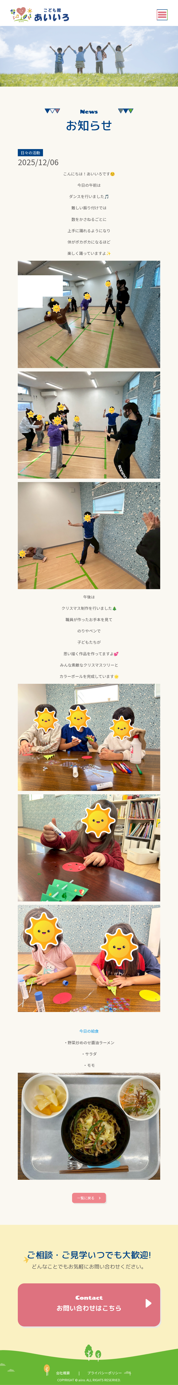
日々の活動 (30, 152)
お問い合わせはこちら (89, 1303)
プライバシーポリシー (104, 1372)
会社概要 (63, 1372)
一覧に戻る (85, 1197)
